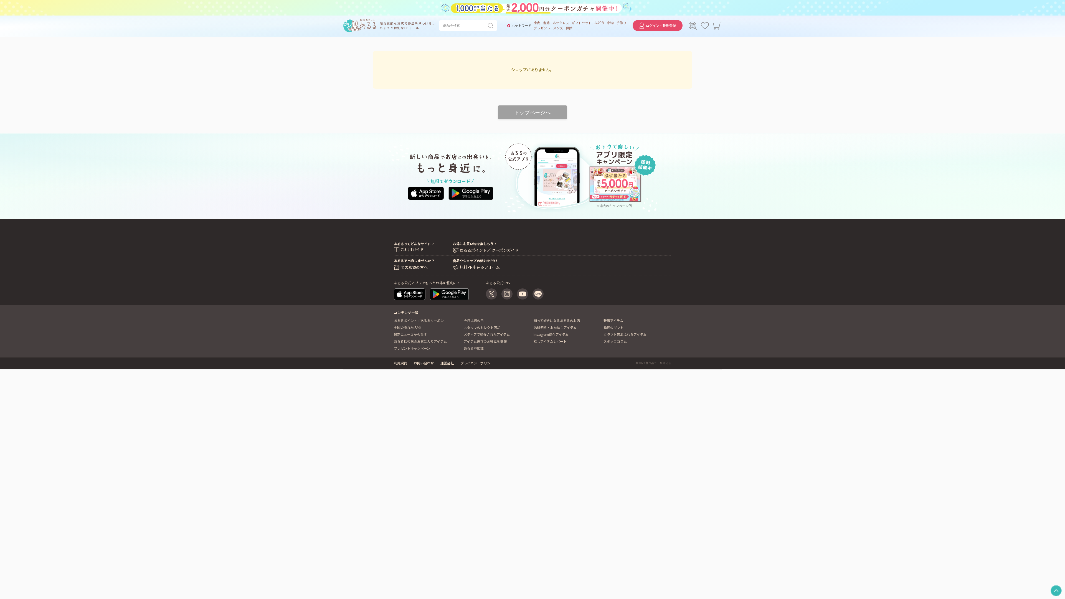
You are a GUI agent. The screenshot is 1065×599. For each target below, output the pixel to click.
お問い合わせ (424, 363)
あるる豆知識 (474, 348)
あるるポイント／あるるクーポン (419, 320)
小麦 (537, 22)
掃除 (569, 28)
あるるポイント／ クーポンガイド (489, 250)
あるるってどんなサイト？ (414, 243)
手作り (621, 22)
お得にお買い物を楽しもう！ (475, 243)
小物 (610, 22)
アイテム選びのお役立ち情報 (485, 341)
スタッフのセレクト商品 (482, 327)
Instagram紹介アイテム (551, 334)
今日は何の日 (474, 320)
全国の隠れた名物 (407, 327)
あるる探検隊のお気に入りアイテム (420, 341)
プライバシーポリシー (477, 363)
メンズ (558, 28)
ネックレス (560, 22)
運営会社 (447, 363)
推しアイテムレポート (550, 341)
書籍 (546, 22)
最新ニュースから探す (410, 334)
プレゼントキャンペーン (412, 348)
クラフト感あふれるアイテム (625, 334)
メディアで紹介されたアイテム (487, 334)
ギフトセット (582, 22)
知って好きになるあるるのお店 (557, 320)
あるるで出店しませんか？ (414, 260)
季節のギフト (613, 327)
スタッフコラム (615, 341)
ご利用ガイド (412, 249)
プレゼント (542, 28)
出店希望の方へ (414, 267)
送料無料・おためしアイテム (555, 327)
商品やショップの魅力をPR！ (475, 260)
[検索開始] (491, 25)
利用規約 (400, 363)
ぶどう (599, 22)
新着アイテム (613, 320)
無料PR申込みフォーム (480, 267)
